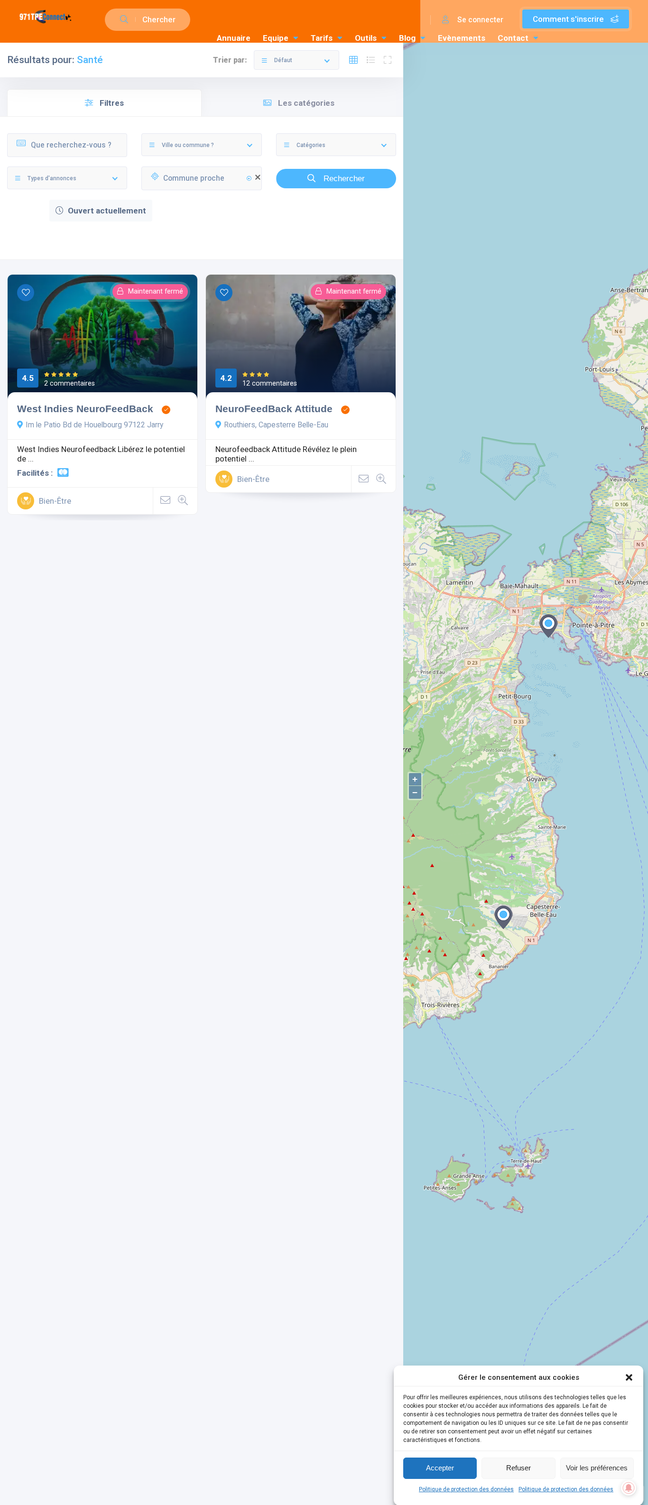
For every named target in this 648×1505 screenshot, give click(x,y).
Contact (513, 38)
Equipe (275, 38)
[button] (629, 1377)
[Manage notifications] (628, 1488)
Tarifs (322, 38)
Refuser (518, 1468)
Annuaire (233, 38)
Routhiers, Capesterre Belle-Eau (276, 424)
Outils (366, 38)
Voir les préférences (597, 1468)
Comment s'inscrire (569, 19)
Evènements (461, 38)
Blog (407, 38)
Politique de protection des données (466, 1489)
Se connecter (479, 19)
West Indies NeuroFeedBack (85, 408)
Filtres (111, 103)
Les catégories (305, 103)
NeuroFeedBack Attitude (274, 408)
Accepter (440, 1468)
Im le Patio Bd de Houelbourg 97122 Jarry (94, 424)
